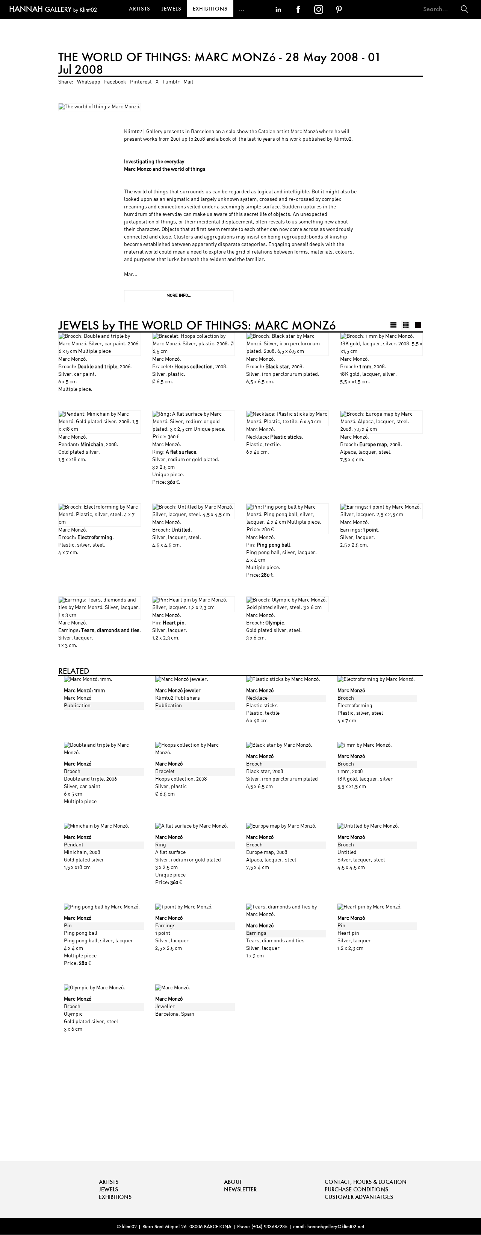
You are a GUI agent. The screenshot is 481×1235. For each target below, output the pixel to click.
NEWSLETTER (240, 1189)
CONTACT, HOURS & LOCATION (366, 1181)
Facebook (115, 82)
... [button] (242, 9)
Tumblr (171, 82)
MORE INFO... (178, 296)
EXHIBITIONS (210, 9)
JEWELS (172, 9)
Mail (188, 82)
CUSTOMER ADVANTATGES (359, 1196)
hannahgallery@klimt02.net (335, 1226)
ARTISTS (139, 9)
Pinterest (141, 82)
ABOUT (233, 1181)
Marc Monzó (72, 359)
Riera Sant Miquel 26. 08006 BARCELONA (186, 1226)
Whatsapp (88, 82)
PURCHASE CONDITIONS (356, 1189)
